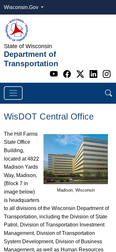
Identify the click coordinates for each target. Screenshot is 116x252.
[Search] (108, 93)
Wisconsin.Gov (22, 7)
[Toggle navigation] (13, 93)
